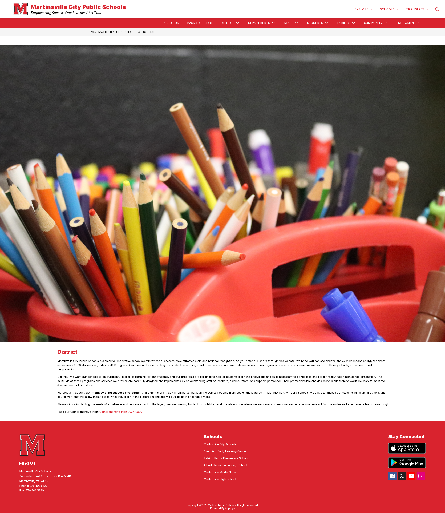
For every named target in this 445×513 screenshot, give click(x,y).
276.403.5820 (39, 485)
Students (315, 23)
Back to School (199, 23)
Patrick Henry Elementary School (226, 458)
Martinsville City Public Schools (113, 31)
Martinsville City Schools (220, 444)
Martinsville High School (220, 479)
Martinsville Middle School (221, 472)
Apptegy (230, 508)
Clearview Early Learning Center (225, 451)
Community (373, 23)
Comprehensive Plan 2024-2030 (120, 411)
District (227, 23)
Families (343, 23)
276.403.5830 (35, 490)
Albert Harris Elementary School (225, 465)
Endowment (406, 23)
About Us (171, 23)
